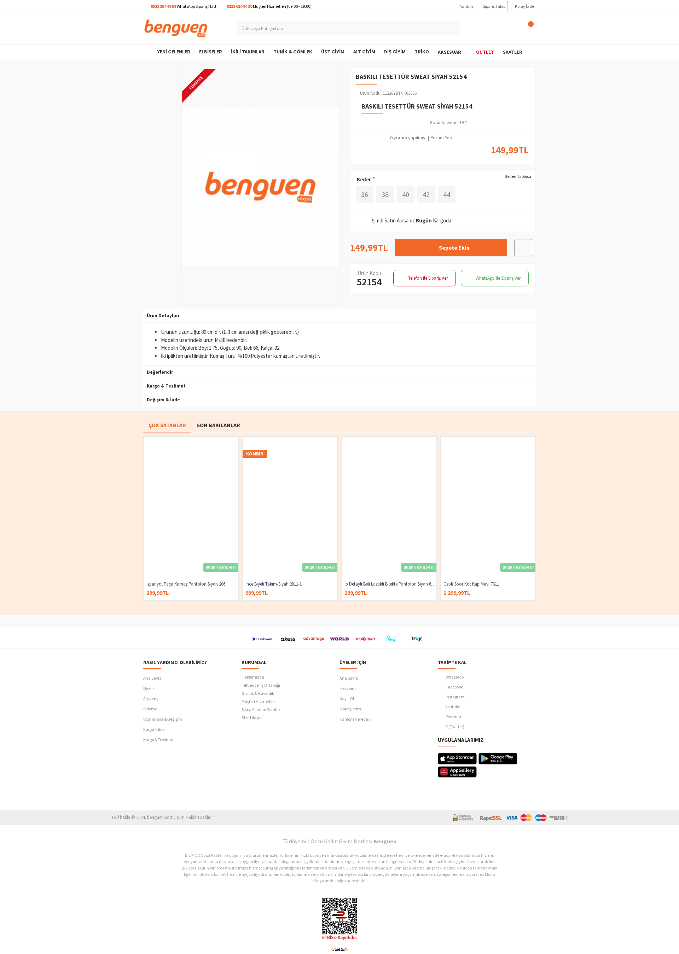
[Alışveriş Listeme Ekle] (523, 247)
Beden (364, 179)
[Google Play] (497, 758)
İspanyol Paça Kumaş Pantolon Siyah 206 (185, 584)
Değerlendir (160, 372)
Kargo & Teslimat (166, 386)
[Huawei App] (457, 772)
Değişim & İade (163, 400)
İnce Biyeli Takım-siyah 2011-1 (273, 584)
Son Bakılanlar (218, 425)
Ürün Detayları (163, 316)
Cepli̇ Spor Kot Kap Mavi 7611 (471, 584)
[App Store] (457, 758)
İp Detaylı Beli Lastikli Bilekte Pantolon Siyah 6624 (390, 584)
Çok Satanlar (167, 425)
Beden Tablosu (518, 176)
